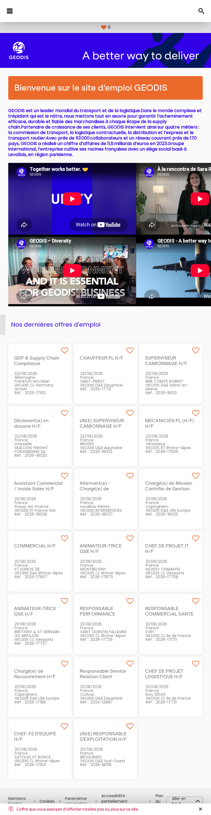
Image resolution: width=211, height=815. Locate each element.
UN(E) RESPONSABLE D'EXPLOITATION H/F (103, 736)
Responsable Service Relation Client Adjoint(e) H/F (103, 676)
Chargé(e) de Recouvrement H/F (34, 673)
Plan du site (159, 801)
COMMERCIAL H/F (35, 546)
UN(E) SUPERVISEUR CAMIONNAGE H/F (102, 423)
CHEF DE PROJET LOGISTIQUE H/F (164, 673)
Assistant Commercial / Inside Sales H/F (38, 485)
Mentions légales (17, 801)
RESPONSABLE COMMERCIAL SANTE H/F (169, 614)
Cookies (47, 801)
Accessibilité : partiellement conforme (114, 801)
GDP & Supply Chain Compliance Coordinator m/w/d (36, 363)
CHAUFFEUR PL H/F (101, 358)
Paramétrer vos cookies (76, 801)
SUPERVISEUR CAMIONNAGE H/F (166, 360)
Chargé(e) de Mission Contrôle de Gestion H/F (168, 488)
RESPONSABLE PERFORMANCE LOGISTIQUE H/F (98, 614)
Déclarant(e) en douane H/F (31, 423)
